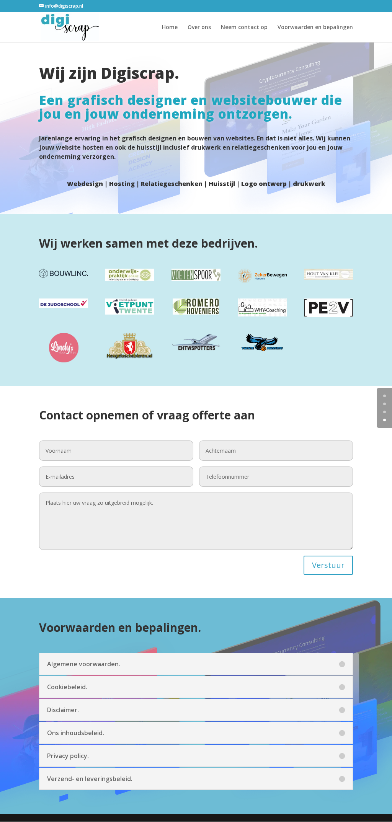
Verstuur (328, 565)
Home (170, 27)
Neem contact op (244, 27)
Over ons (199, 27)
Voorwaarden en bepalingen (315, 27)
